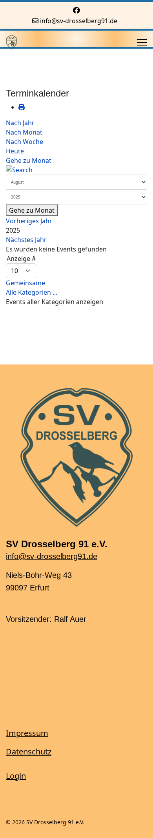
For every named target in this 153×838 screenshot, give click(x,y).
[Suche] (76, 170)
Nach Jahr (20, 122)
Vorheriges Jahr (29, 221)
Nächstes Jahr (26, 239)
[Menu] (142, 42)
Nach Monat (24, 132)
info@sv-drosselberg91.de (78, 20)
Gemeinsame (25, 283)
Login (16, 776)
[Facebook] (76, 10)
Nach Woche (24, 141)
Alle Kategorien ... (31, 292)
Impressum (27, 733)
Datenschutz (28, 751)
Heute (15, 151)
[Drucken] (21, 107)
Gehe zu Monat (28, 160)
